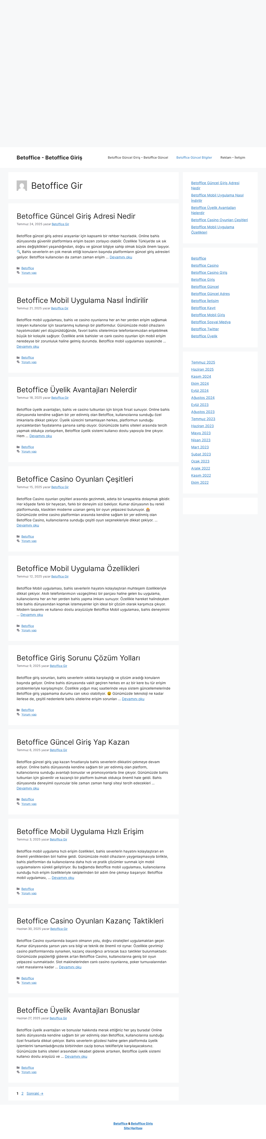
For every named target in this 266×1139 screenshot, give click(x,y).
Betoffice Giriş (203, 280)
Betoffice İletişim (205, 301)
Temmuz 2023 (203, 419)
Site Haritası (133, 1128)
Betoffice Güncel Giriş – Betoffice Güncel (138, 157)
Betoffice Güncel (205, 287)
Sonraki (35, 1093)
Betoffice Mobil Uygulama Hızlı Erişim (80, 831)
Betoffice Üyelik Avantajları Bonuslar (78, 1010)
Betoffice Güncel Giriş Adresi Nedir (76, 216)
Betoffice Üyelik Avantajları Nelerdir (77, 389)
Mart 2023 (200, 447)
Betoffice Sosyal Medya (211, 322)
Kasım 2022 (201, 475)
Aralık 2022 (200, 468)
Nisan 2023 (201, 440)
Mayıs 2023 (201, 433)
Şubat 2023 (201, 454)
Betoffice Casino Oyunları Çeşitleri (75, 479)
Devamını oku (121, 257)
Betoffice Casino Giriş (209, 272)
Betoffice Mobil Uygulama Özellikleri (78, 568)
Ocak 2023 (200, 461)
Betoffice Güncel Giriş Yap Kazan (73, 742)
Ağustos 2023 (203, 412)
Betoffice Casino (205, 265)
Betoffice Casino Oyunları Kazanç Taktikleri (90, 920)
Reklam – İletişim (232, 157)
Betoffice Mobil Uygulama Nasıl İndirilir (82, 300)
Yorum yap (29, 272)
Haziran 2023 (202, 426)
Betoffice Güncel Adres (210, 294)
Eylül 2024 (200, 391)
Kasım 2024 (201, 376)
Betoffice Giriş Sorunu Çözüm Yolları (78, 657)
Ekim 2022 (200, 482)
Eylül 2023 (200, 405)
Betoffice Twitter (205, 329)
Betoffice (27, 268)
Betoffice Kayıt (203, 308)
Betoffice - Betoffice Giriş (49, 157)
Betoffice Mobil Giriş (208, 315)
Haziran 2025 (202, 369)
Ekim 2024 (200, 383)
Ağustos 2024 (203, 398)
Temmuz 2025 (203, 362)
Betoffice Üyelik (204, 336)
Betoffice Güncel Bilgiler (194, 157)
